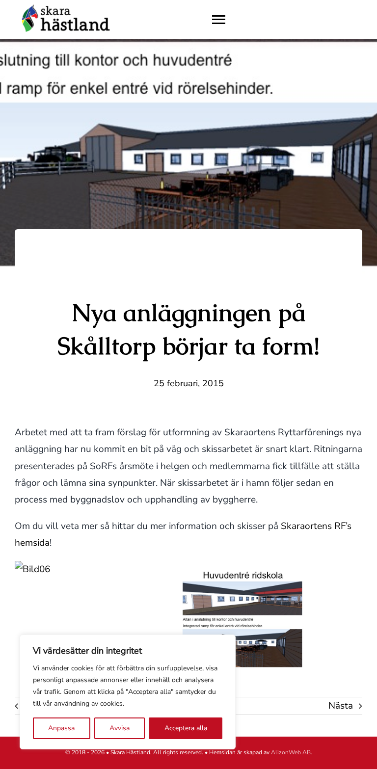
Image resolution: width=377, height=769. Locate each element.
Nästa (340, 705)
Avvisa (119, 728)
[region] (128, 692)
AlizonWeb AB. (291, 752)
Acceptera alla (185, 728)
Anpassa (61, 728)
